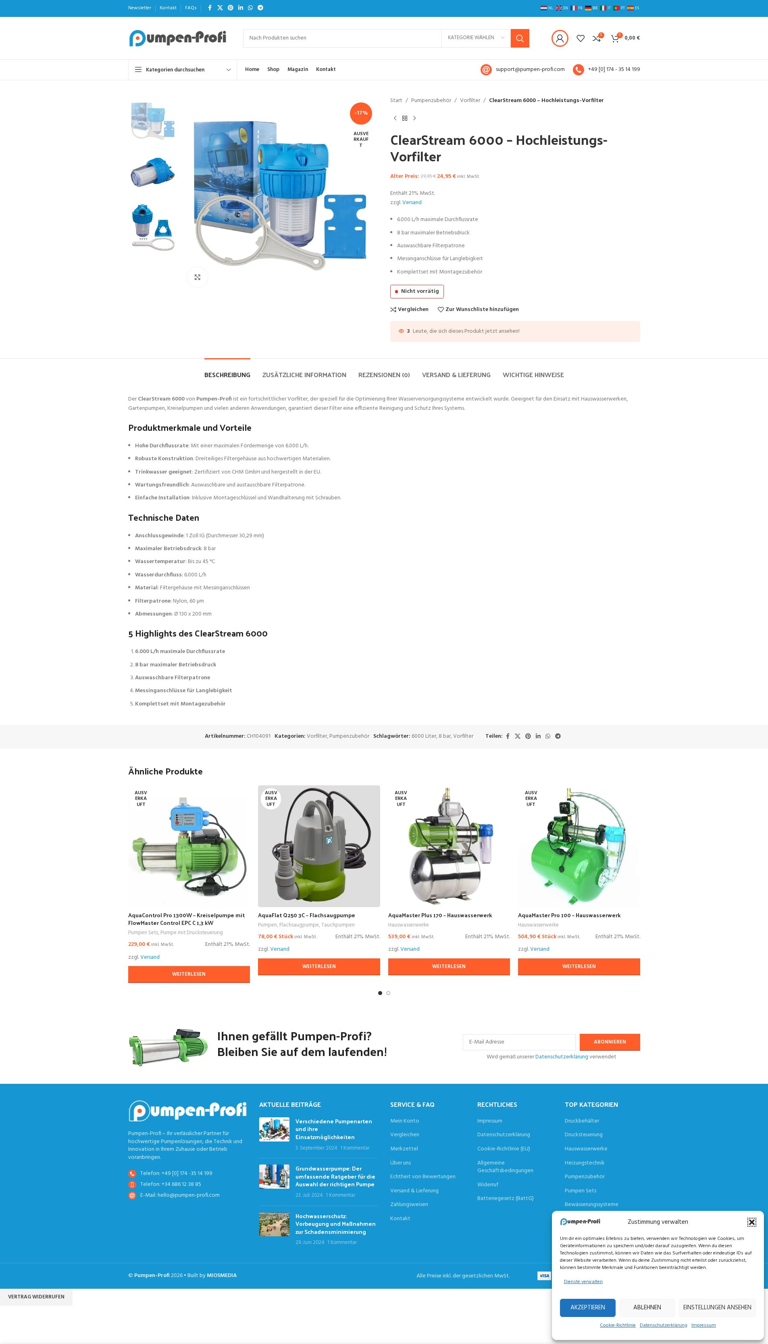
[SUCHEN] (520, 38)
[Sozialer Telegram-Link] (260, 8)
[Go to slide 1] (380, 993)
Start (396, 100)
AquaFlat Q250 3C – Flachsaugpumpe (306, 915)
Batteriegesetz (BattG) (505, 1199)
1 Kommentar (355, 1148)
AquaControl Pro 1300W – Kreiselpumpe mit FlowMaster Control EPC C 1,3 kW (186, 919)
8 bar (445, 736)
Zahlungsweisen (409, 1205)
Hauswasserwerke (408, 925)
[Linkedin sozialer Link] (241, 8)
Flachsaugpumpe (299, 925)
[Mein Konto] (559, 38)
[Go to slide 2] (388, 993)
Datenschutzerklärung (663, 1325)
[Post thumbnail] (274, 1134)
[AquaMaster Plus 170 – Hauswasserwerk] (449, 846)
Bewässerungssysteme (591, 1205)
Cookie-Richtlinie (618, 1325)
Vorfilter (470, 100)
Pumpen (267, 925)
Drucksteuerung (584, 1135)
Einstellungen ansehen (717, 1308)
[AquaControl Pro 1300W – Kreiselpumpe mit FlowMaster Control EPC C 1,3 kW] (189, 846)
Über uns (400, 1163)
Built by (212, 1275)
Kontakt (400, 1219)
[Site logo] (177, 38)
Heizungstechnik (585, 1163)
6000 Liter (424, 736)
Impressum (703, 1325)
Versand (412, 202)
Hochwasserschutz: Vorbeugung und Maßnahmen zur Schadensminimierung (336, 1224)
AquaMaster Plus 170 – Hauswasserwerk (440, 915)
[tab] (227, 370)
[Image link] (187, 1111)
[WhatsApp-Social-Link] (250, 8)
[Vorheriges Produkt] (395, 118)
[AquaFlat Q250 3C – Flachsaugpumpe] (319, 846)
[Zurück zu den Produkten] (405, 118)
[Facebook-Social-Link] (210, 8)
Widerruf (487, 1185)
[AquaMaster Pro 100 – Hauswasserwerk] (579, 846)
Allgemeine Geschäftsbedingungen (505, 1167)
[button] (752, 1222)
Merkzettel (404, 1149)
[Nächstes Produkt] (414, 118)
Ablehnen (647, 1308)
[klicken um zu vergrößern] (197, 277)
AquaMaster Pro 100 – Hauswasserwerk (569, 915)
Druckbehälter (582, 1121)
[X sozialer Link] (220, 8)
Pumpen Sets (143, 933)
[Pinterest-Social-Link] (230, 8)
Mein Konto (404, 1121)
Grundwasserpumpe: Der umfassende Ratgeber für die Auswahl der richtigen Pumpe (335, 1176)
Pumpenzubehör (431, 100)
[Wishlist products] (580, 38)
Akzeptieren (587, 1308)
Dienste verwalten (583, 1282)
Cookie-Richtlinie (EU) (503, 1149)
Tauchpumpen (338, 925)
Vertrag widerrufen (36, 1297)
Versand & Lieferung (414, 1191)
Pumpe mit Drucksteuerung (191, 933)
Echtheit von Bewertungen (423, 1177)
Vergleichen (404, 1135)
